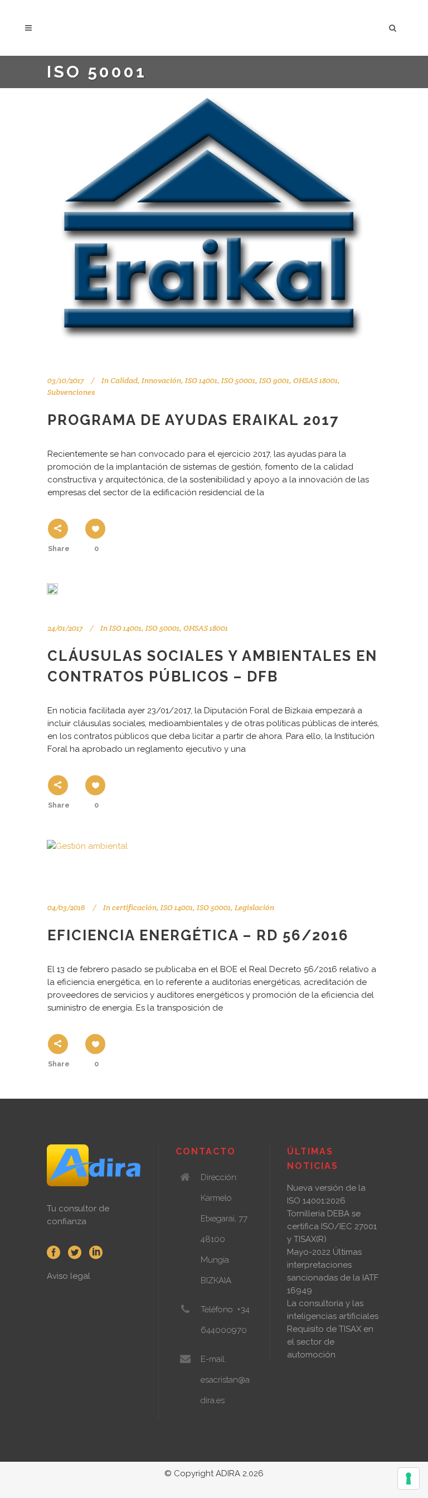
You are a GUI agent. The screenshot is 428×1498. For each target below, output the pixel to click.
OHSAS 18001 (205, 628)
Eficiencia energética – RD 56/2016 (198, 935)
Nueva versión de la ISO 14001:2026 (326, 1194)
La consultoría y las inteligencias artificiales (332, 1309)
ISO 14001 (201, 380)
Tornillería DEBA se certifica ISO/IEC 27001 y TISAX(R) (332, 1226)
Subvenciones (71, 392)
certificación (134, 907)
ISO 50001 (162, 628)
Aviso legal (68, 1276)
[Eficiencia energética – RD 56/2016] (87, 858)
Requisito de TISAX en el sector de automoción (330, 1342)
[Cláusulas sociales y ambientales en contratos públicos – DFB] (52, 589)
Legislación (254, 907)
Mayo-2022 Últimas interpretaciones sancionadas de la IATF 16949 (332, 1271)
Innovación (161, 380)
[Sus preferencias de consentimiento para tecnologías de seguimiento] (408, 1478)
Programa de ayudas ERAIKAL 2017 (193, 420)
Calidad (124, 380)
